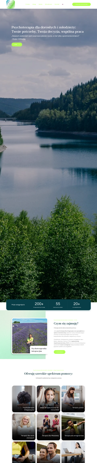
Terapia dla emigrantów (74, 435)
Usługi (34, 4)
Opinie (40, 4)
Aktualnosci (48, 4)
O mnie (27, 4)
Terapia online (78, 407)
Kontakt (57, 4)
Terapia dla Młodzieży (50, 435)
